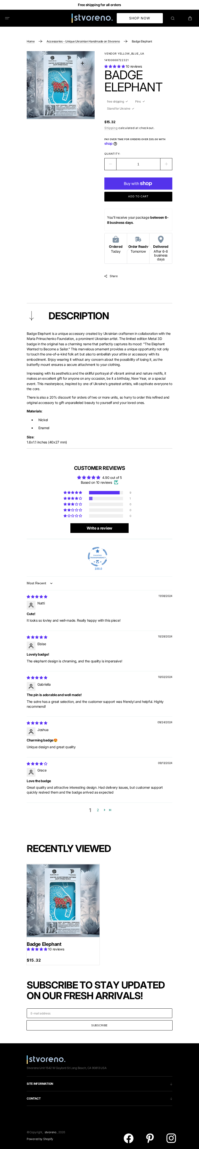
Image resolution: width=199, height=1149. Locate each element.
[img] (37, 597)
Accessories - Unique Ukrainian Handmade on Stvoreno (83, 41)
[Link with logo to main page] (92, 18)
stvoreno (50, 1132)
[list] (61, 85)
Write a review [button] (99, 528)
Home (31, 41)
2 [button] (98, 810)
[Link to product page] (63, 901)
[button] (7, 18)
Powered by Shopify (40, 1139)
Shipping (111, 128)
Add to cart (138, 196)
